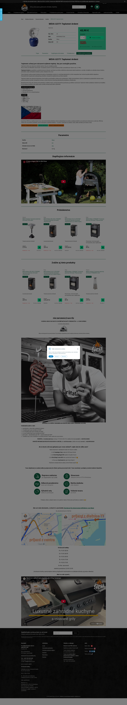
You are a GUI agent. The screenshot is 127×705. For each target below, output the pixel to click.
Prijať (51, 356)
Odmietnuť (64, 356)
